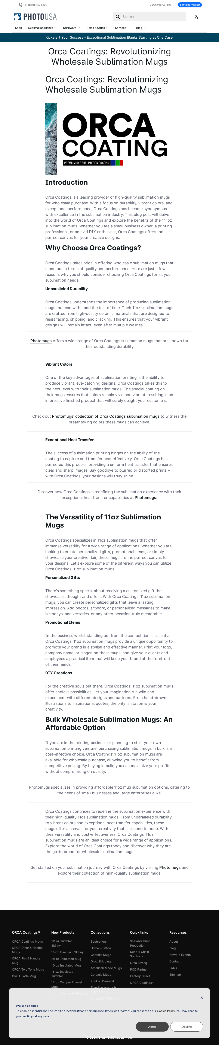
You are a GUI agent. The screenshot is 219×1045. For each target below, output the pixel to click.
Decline (187, 1026)
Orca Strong (138, 963)
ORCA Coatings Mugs (27, 941)
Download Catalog (160, 4)
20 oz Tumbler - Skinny (62, 943)
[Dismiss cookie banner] (201, 997)
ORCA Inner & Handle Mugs (27, 950)
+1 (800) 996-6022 (35, 4)
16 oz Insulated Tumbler (62, 974)
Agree (152, 1026)
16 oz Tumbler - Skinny (67, 952)
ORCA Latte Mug (24, 976)
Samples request (190, 4)
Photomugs (41, 341)
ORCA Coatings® (142, 982)
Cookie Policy (166, 1011)
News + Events (180, 954)
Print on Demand (102, 981)
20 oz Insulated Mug (66, 959)
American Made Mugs (106, 968)
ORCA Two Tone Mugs (28, 969)
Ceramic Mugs (101, 954)
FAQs (173, 968)
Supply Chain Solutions (139, 954)
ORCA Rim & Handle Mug (26, 960)
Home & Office (101, 948)
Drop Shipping (101, 961)
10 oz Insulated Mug (66, 965)
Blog (172, 948)
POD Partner (139, 969)
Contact (175, 961)
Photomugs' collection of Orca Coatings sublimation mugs (106, 416)
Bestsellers (99, 941)
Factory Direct (140, 976)
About (173, 941)
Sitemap (175, 974)
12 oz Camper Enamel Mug (66, 984)
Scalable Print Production (140, 943)
